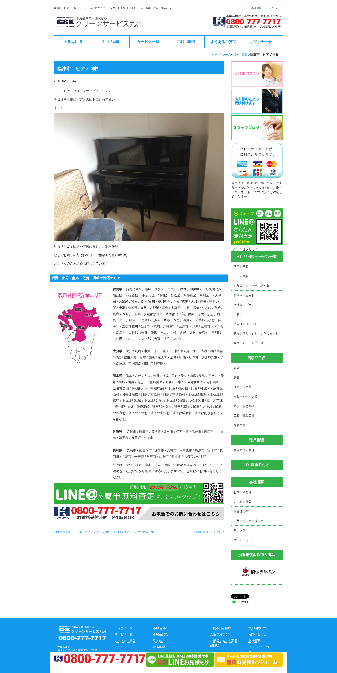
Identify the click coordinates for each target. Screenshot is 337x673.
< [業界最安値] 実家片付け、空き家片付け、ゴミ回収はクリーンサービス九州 (104, 531)
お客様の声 (241, 511)
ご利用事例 (186, 42)
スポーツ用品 (242, 387)
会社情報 (256, 8)
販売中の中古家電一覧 (248, 343)
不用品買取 (111, 42)
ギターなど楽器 (244, 406)
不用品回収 (73, 42)
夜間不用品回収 (244, 295)
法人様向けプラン (245, 324)
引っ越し (159, 640)
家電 (237, 368)
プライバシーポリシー (248, 520)
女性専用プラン (244, 305)
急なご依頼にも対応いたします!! (255, 333)
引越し (238, 314)
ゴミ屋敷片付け (256, 465)
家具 (237, 377)
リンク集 (240, 530)
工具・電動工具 (244, 415)
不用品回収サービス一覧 (256, 257)
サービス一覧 (148, 42)
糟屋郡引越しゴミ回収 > (209, 531)
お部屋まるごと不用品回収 (251, 286)
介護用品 (240, 425)
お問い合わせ (261, 42)
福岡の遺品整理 (244, 450)
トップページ (220, 54)
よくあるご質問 (223, 42)
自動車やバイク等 (245, 396)
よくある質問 (242, 501)
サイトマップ (275, 8)
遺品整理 (159, 647)
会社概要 (256, 482)
